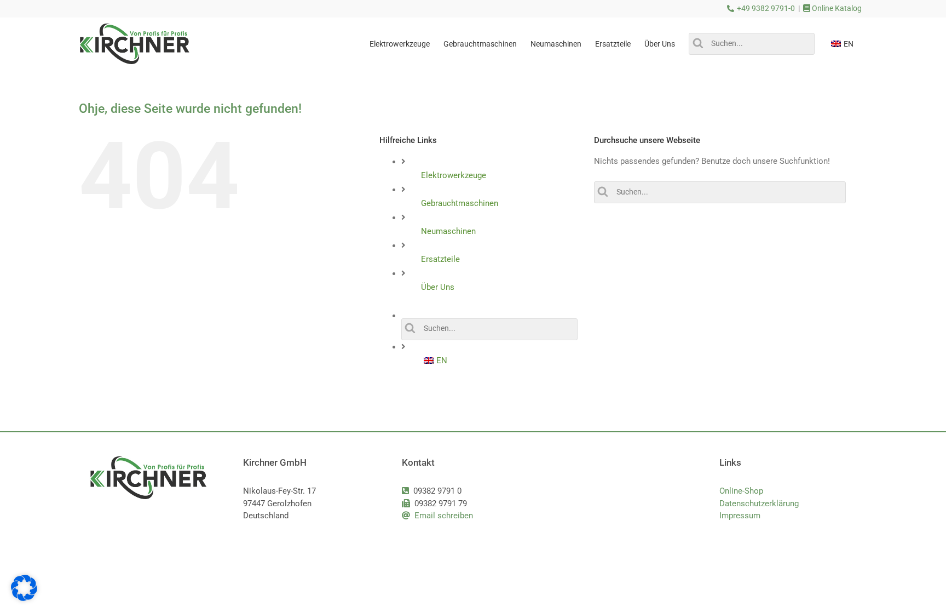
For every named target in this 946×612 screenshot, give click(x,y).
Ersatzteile (440, 259)
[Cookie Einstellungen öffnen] (24, 598)
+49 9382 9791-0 (766, 8)
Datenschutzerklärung (759, 503)
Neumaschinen (448, 231)
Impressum (739, 516)
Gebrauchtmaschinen (459, 203)
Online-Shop (741, 491)
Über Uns (437, 287)
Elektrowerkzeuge (453, 175)
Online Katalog (836, 8)
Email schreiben (443, 516)
